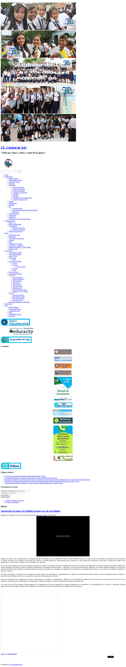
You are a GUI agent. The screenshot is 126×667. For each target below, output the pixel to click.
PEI (10, 207)
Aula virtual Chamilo (15, 252)
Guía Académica (18, 277)
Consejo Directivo (18, 187)
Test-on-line (12, 258)
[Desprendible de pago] (16, 342)
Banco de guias (13, 272)
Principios (12, 184)
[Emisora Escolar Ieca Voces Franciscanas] (63, 361)
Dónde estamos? (14, 307)
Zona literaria (13, 226)
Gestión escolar (17, 208)
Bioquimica (12, 237)
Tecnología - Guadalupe (16, 245)
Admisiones (12, 215)
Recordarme (4, 495)
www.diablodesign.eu (16, 664)
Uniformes (12, 217)
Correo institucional (15, 309)
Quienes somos (13, 178)
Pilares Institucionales (15, 180)
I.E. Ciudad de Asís (13, 147)
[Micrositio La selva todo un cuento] (63, 458)
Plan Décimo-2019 (18, 298)
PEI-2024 (16, 212)
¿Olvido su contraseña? (12, 502)
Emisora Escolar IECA (16, 231)
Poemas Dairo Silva (19, 228)
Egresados (12, 316)
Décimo (15, 268)
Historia (11, 201)
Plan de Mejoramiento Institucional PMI (25, 210)
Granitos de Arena (14, 235)
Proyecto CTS (13, 249)
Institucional (8, 176)
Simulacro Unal (17, 286)
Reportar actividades (15, 261)
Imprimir (39, 515)
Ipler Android (17, 284)
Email (45, 515)
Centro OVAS (13, 256)
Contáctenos (8, 304)
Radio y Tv (12, 222)
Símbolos (11, 205)
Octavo (15, 263)
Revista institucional (15, 224)
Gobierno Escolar (14, 182)
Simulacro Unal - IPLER (20, 291)
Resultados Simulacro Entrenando (19, 302)
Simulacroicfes (17, 288)
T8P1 (14, 260)
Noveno (15, 265)
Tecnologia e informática (16, 238)
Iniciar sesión (5, 497)
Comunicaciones (10, 221)
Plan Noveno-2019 (18, 297)
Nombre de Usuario (7, 491)
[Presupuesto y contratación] (63, 354)
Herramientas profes (15, 314)
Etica (10, 242)
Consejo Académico (19, 189)
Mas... (7, 305)
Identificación (13, 203)
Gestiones (16, 194)
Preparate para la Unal (19, 290)
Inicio (6, 175)
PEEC (11, 312)
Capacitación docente (15, 274)
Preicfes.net (16, 282)
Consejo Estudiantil (19, 191)
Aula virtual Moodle (15, 254)
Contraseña (4, 493)
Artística (11, 240)
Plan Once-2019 (18, 300)
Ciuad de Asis (12, 654)
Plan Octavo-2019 (18, 295)
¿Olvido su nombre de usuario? (14, 500)
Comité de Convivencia (20, 192)
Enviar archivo (21, 267)
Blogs (6, 233)
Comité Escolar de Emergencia (22, 198)
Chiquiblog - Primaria (15, 244)
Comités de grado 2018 (20, 199)
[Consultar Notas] (21, 334)
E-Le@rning (9, 251)
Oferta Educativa (14, 214)
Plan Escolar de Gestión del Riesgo (20, 219)
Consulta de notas (14, 311)
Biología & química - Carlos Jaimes (20, 247)
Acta (2, 654)
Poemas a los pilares (19, 229)
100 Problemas (17, 281)
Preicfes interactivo (18, 279)
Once (14, 270)
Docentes (15, 196)
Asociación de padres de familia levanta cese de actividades (30, 511)
